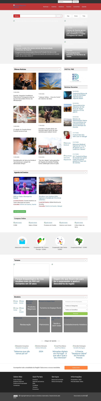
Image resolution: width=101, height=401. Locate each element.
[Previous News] (56, 15)
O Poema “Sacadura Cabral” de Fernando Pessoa (79, 354)
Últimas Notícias (20, 69)
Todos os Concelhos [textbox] (71, 309)
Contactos (16, 385)
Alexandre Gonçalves (22, 348)
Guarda (34, 204)
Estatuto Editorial (18, 381)
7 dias (83, 16)
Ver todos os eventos (19, 211)
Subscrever (76, 367)
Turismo (68, 6)
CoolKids (35, 385)
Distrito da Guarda (25, 204)
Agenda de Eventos (21, 172)
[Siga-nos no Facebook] (80, 1)
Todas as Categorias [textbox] (71, 306)
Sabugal (59, 206)
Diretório (61, 6)
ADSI (14, 397)
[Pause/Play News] (58, 15)
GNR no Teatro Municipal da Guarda (22, 197)
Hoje (68, 16)
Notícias (45, 6)
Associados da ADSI (80, 396)
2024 (41, 351)
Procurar (75, 1)
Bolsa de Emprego (57, 381)
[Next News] (61, 15)
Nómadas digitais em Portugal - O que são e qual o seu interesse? (60, 354)
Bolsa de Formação (57, 379)
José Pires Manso (60, 348)
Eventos (54, 6)
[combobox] (76, 305)
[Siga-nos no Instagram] (86, 1)
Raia (34, 383)
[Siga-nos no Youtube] (83, 1)
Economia (76, 6)
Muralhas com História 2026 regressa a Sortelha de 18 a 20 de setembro (50, 198)
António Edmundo (41, 348)
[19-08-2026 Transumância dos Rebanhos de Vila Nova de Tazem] (76, 43)
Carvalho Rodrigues (79, 348)
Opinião (84, 6)
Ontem (76, 16)
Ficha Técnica (17, 379)
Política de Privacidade (20, 383)
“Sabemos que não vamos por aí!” (22, 352)
